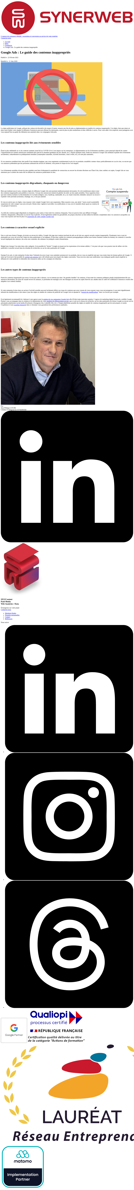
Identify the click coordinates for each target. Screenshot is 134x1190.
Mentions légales (10, 613)
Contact (7, 617)
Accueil (7, 42)
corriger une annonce (32, 257)
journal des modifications (89, 292)
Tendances (8, 45)
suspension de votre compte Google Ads (40, 216)
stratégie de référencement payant (58, 301)
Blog (6, 43)
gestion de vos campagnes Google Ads (56, 299)
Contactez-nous (6, 38)
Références (8, 619)
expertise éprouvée (20, 305)
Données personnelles (12, 615)
